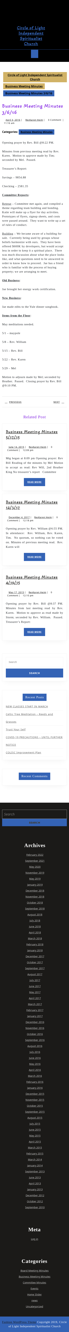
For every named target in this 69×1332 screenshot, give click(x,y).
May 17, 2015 (16, 592)
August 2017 (34, 974)
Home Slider (34, 1294)
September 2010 (35, 1207)
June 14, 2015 (16, 447)
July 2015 (35, 1123)
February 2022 (34, 854)
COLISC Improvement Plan (23, 752)
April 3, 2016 (13, 119)
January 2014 (35, 1165)
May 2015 (35, 1135)
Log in (34, 1239)
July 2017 (35, 980)
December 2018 (35, 890)
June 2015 (35, 1129)
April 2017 (35, 998)
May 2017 (35, 992)
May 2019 (35, 878)
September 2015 (35, 1111)
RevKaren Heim (34, 119)
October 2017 (35, 962)
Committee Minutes (34, 1282)
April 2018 (35, 932)
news (34, 1300)
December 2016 (35, 1022)
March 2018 (35, 938)
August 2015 (34, 1117)
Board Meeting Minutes (35, 1270)
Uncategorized (34, 1306)
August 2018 (34, 914)
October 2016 (35, 1034)
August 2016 (34, 1046)
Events (34, 1288)
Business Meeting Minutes (24, 86)
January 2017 (35, 1016)
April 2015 (35, 1141)
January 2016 (35, 1087)
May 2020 (35, 866)
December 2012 (35, 1195)
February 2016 (34, 1081)
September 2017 (35, 968)
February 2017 (34, 1010)
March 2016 (35, 1076)
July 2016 (35, 1052)
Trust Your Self (16, 729)
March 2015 (35, 1147)
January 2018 (35, 950)
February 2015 (34, 1153)
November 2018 (34, 896)
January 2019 (35, 884)
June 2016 (35, 1058)
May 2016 (35, 1064)
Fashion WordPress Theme (19, 1322)
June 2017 (35, 986)
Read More (36, 483)
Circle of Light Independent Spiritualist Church (31, 35)
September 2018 (35, 908)
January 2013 (35, 1189)
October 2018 (35, 902)
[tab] (34, 54)
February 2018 (34, 944)
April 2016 (35, 1070)
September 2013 (35, 1171)
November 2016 (34, 1028)
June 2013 (35, 1177)
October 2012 (35, 1201)
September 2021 (35, 860)
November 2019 (34, 872)
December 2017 (35, 956)
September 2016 (35, 1040)
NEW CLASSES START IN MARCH (27, 706)
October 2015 (35, 1105)
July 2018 (35, 920)
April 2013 (35, 1183)
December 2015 (35, 1093)
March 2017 (35, 1004)
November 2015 (34, 1099)
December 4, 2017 (19, 517)
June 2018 (35, 926)
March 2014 (35, 1159)
